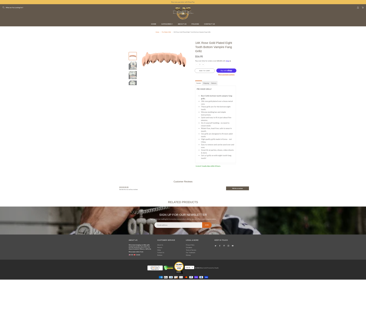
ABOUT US (182, 24)
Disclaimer (189, 247)
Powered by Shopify (213, 268)
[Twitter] (215, 245)
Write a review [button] (237, 188)
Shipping (206, 83)
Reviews (159, 255)
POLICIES (195, 24)
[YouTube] (232, 245)
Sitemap (188, 255)
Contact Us (160, 252)
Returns (213, 83)
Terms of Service (191, 250)
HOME (153, 24)
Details (198, 83)
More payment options (226, 74)
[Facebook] (219, 245)
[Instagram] (228, 245)
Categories (166, 24)
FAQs (159, 250)
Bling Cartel (203, 268)
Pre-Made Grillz (166, 32)
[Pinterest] (224, 245)
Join (207, 225)
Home (157, 32)
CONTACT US (209, 24)
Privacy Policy (190, 245)
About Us (160, 245)
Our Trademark (190, 252)
